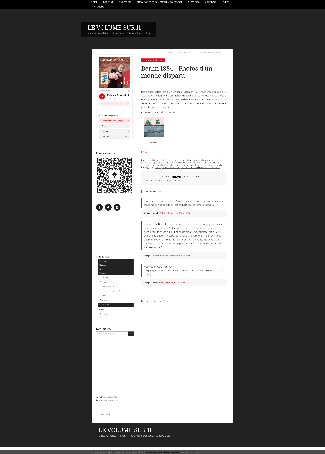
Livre (101, 269)
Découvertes (105, 277)
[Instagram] (117, 207)
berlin (162, 160)
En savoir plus (193, 452)
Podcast (108, 2)
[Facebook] (99, 207)
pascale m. (157, 256)
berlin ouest (191, 160)
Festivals (103, 282)
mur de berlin (216, 160)
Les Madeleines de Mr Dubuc (112, 291)
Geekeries (104, 314)
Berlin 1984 (153, 142)
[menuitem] (95, 2)
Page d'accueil (188, 52)
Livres (225, 2)
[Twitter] (108, 207)
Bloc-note (103, 261)
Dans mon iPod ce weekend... (211, 52)
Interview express (107, 286)
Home (94, 2)
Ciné (102, 309)
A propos (99, 7)
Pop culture (104, 305)
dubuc (155, 283)
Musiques (103, 273)
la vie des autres (175, 160)
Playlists (194, 2)
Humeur (102, 265)
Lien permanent (193, 177)
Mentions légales (103, 414)
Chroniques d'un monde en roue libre (160, 2)
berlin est (203, 160)
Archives (210, 2)
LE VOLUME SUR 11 (114, 27)
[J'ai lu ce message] (322, 452)
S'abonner (125, 2)
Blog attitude (173, 52)
